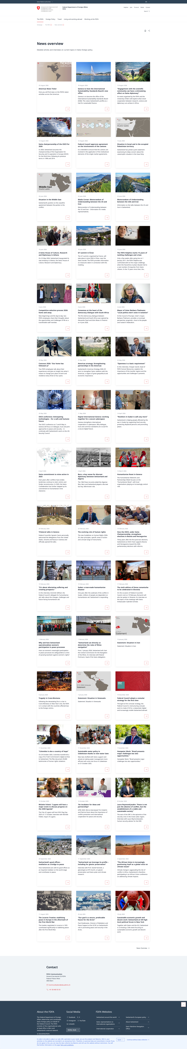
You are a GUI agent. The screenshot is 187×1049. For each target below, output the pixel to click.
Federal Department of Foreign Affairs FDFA (75, 8)
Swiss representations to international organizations (105, 1023)
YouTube (82, 1021)
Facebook (72, 1017)
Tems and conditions (66, 1045)
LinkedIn (72, 1024)
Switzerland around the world (106, 1017)
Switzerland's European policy (136, 1017)
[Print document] (145, 31)
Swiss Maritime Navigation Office (135, 1027)
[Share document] (149, 31)
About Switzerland (132, 1022)
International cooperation (105, 1029)
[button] (40, 19)
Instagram (72, 1021)
